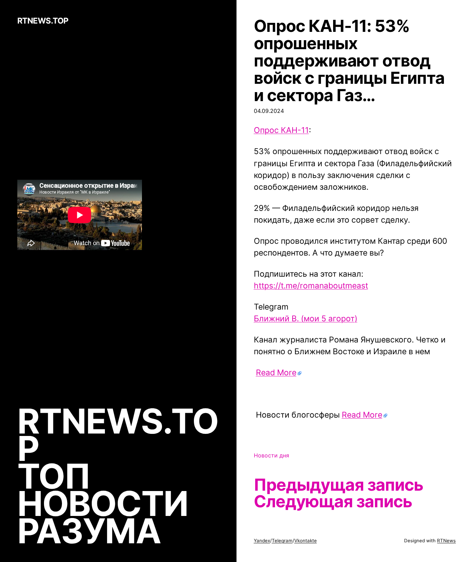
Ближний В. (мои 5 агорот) (305, 318)
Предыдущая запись (338, 485)
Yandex (262, 540)
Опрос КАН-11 (281, 130)
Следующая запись (333, 501)
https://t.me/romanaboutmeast (311, 286)
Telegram (282, 540)
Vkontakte (305, 540)
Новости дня (271, 455)
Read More (276, 372)
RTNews (446, 540)
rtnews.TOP (43, 21)
